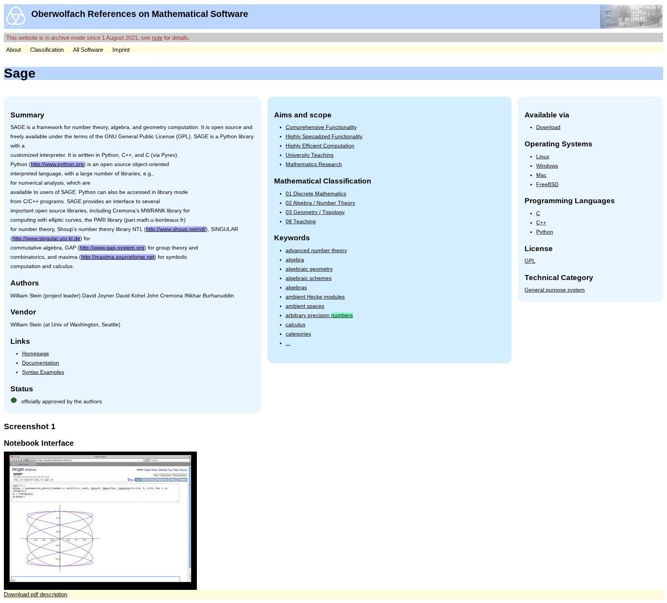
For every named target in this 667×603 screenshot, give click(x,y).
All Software (88, 49)
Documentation (40, 363)
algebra (295, 260)
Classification (47, 49)
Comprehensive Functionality (321, 127)
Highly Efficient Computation (320, 146)
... (288, 343)
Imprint (121, 49)
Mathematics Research (314, 164)
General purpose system (555, 290)
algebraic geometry (309, 269)
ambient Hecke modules (315, 297)
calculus (295, 325)
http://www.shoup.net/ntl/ (176, 229)
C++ (541, 223)
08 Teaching (301, 221)
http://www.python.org (57, 164)
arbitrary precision (319, 315)
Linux (542, 157)
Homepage (35, 354)
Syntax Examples (43, 372)
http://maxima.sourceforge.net (117, 257)
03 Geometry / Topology (315, 212)
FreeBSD (547, 184)
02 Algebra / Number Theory (320, 203)
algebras (296, 287)
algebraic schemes (309, 278)
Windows (547, 166)
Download (548, 127)
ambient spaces (305, 306)
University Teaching (310, 155)
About (13, 49)
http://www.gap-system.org (112, 248)
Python (544, 232)
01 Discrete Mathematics (316, 194)
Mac (541, 175)
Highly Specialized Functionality (324, 136)
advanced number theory (316, 250)
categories (298, 334)
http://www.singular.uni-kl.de (46, 238)
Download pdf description (35, 594)
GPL (530, 261)
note (157, 37)
